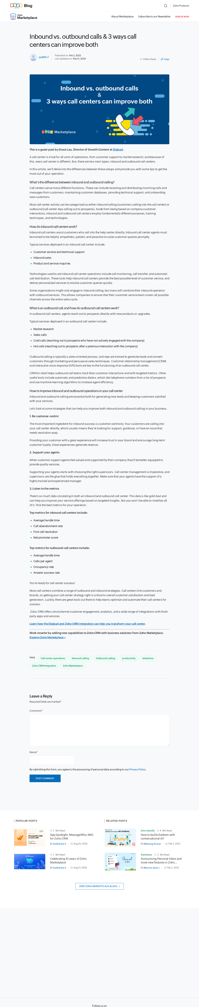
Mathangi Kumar (152, 844)
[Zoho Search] (165, 5)
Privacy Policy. (137, 769)
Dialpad (118, 149)
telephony (148, 658)
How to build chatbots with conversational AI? (158, 836)
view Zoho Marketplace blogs (98, 886)
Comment (36, 710)
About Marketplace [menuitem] (122, 16)
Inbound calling (80, 658)
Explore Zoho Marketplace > (48, 637)
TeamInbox (146, 854)
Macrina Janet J (152, 868)
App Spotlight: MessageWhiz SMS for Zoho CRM (71, 836)
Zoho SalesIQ (148, 830)
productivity (129, 658)
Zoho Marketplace (73, 665)
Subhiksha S (59, 844)
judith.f (44, 57)
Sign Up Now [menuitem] (182, 17)
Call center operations (53, 658)
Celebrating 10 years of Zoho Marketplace (68, 860)
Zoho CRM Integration (44, 665)
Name (33, 752)
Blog (28, 5)
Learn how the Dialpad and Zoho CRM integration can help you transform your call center (87, 623)
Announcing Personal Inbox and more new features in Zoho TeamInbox (161, 860)
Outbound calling (105, 658)
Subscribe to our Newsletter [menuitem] (154, 16)
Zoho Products (181, 5)
